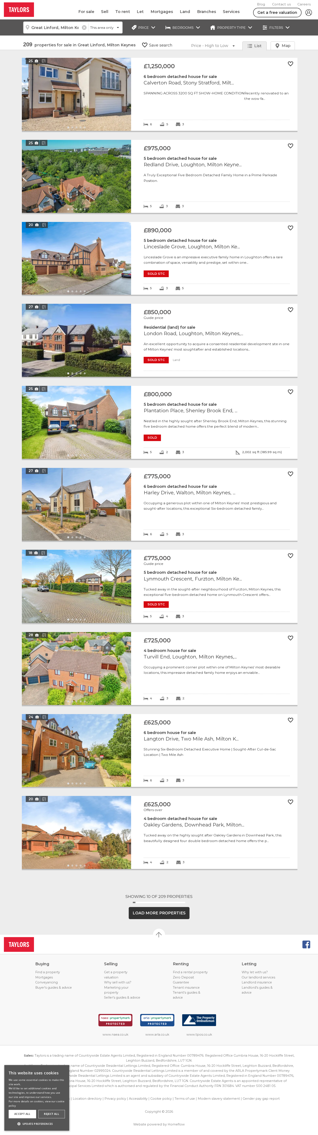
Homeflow (176, 1124)
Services (231, 11)
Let (140, 11)
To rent (122, 11)
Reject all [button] (51, 1114)
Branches (206, 11)
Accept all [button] (22, 1114)
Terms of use (185, 1099)
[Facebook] (306, 944)
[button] (37, 1123)
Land (185, 11)
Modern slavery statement (219, 1099)
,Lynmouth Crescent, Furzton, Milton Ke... (159, 586)
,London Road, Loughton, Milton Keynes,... (159, 340)
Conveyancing (46, 982)
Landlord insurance (257, 982)
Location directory (87, 1099)
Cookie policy (161, 1099)
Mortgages (162, 11)
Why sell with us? (117, 982)
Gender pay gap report (261, 1099)
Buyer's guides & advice (53, 987)
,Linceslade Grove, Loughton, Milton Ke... (159, 258)
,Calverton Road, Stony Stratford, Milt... (159, 94)
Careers (304, 4)
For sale (86, 11)
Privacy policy (115, 1099)
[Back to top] (28, 944)
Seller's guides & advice (122, 997)
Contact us (281, 4)
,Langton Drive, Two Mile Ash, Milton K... (159, 750)
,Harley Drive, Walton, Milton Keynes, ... (159, 504)
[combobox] (55, 27)
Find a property (47, 972)
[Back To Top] (159, 935)
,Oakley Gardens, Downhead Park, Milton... (159, 832)
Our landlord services (258, 977)
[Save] (290, 64)
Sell (104, 11)
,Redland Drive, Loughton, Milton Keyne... (159, 176)
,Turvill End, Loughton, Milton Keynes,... (159, 668)
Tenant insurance (186, 987)
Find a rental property (190, 972)
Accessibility (138, 1099)
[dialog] (36, 1098)
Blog (261, 4)
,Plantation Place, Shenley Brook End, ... (159, 422)
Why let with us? (255, 972)
